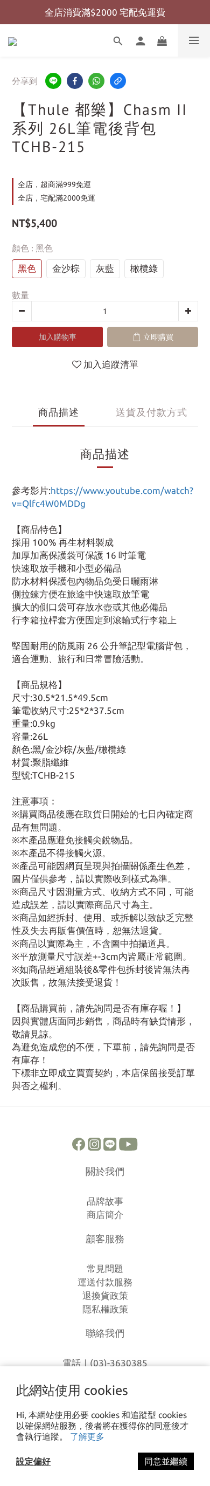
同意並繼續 (165, 1461)
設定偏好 (33, 1461)
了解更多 (87, 1436)
